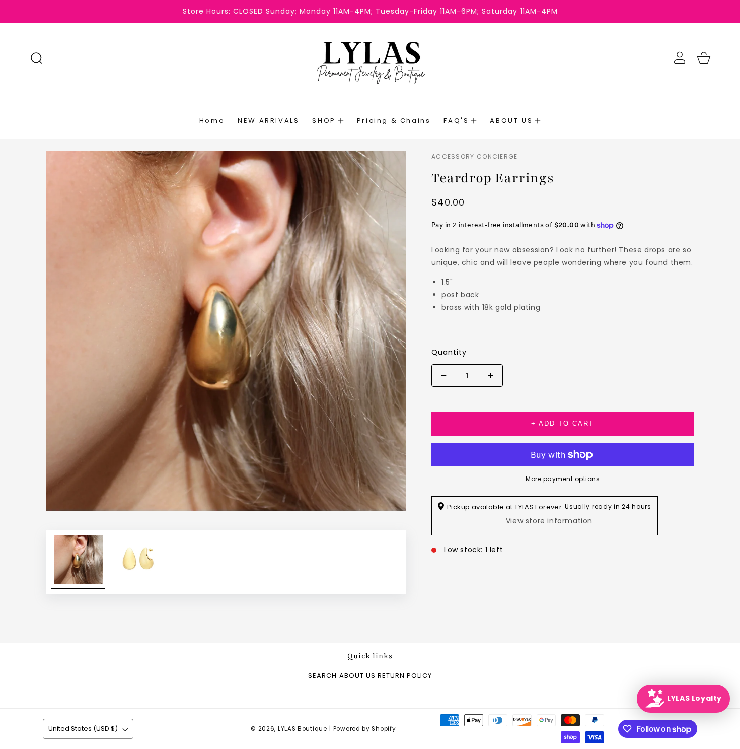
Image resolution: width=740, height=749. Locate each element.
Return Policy (405, 676)
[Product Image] (226, 331)
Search (322, 676)
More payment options (563, 478)
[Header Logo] (369, 58)
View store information (549, 521)
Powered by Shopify (364, 729)
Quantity (449, 352)
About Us (357, 676)
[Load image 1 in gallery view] (78, 562)
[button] (36, 58)
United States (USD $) (83, 728)
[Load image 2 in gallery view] (137, 562)
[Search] (36, 57)
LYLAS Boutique (302, 729)
